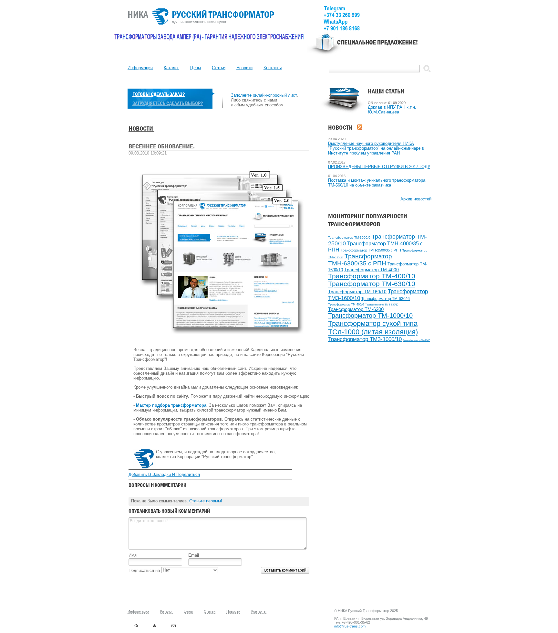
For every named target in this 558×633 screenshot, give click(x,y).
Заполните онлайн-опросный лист (264, 95)
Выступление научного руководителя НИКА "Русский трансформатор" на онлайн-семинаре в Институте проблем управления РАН (376, 148)
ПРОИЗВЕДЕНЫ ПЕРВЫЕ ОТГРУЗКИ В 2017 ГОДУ (379, 166)
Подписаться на (145, 570)
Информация (140, 67)
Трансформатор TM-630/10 (371, 284)
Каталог (171, 67)
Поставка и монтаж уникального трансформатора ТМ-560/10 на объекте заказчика (376, 183)
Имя (133, 555)
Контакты (273, 67)
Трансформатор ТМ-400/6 (346, 304)
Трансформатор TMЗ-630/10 (381, 304)
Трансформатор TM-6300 (356, 309)
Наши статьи (386, 91)
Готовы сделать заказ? (158, 94)
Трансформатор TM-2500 (416, 340)
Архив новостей (415, 199)
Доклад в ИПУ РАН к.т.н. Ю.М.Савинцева (392, 109)
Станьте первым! (205, 501)
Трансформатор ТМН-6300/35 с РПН (360, 260)
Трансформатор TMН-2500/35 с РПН (371, 250)
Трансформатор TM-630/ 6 (385, 298)
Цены (195, 67)
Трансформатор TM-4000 (371, 269)
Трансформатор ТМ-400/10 (371, 276)
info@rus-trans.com (350, 626)
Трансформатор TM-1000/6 (349, 237)
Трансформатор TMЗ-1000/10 (365, 339)
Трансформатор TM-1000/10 (370, 315)
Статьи (218, 67)
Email (193, 555)
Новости (244, 67)
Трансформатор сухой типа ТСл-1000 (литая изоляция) (373, 327)
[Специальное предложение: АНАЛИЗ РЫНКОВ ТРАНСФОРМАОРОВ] (369, 47)
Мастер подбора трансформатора (171, 405)
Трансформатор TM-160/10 (357, 291)
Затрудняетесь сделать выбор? (167, 103)
